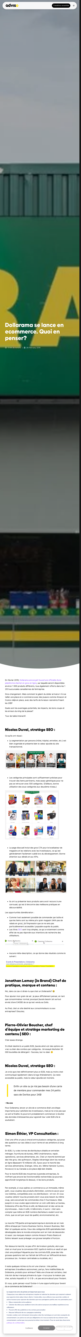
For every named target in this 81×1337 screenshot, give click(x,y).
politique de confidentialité (15, 1323)
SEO (20, 929)
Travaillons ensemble (61, 5)
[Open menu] (74, 6)
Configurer (29, 1328)
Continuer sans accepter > (64, 1328)
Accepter (46, 1328)
